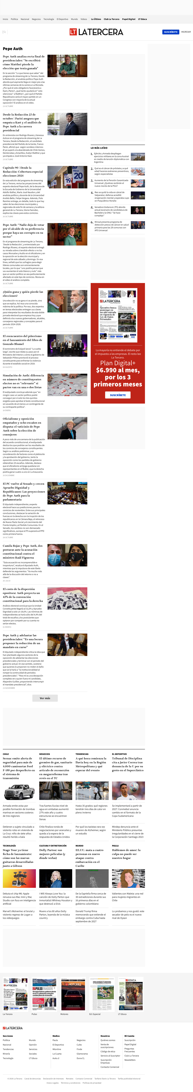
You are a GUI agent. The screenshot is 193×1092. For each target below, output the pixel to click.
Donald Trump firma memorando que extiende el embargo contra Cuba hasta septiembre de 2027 (91, 916)
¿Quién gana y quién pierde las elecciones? (23, 294)
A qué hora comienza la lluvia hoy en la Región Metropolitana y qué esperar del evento (91, 764)
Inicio (5, 19)
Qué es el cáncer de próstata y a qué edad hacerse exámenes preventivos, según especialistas (112, 171)
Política (14, 19)
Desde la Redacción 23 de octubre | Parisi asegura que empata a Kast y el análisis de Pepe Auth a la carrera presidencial (22, 122)
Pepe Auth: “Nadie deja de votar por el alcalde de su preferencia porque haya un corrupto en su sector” (23, 231)
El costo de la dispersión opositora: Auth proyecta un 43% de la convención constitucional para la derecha (23, 595)
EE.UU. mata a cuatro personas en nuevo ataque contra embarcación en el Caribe (89, 858)
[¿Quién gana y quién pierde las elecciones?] (67, 301)
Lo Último (96, 19)
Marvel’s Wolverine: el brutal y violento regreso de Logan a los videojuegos (18, 915)
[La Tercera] (15, 1011)
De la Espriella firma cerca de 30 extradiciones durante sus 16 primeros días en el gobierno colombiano (91, 898)
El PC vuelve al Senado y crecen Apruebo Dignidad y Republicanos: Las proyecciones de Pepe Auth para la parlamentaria (24, 492)
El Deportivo (62, 19)
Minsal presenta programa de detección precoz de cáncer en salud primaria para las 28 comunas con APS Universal (112, 226)
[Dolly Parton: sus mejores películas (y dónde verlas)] (55, 878)
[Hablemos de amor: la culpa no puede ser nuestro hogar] (128, 878)
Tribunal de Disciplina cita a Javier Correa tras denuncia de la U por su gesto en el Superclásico (128, 764)
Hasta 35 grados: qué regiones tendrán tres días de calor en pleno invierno (91, 809)
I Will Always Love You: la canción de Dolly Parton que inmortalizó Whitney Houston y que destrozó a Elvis (55, 898)
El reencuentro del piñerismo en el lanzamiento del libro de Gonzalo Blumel (22, 340)
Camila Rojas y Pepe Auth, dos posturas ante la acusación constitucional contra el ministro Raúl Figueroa (23, 552)
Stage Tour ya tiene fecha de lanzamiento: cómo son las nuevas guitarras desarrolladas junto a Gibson (18, 858)
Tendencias (82, 754)
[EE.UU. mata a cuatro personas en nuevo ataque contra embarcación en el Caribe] (92, 878)
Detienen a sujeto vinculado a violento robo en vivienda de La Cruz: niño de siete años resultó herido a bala (18, 831)
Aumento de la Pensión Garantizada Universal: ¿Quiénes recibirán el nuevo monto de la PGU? (111, 183)
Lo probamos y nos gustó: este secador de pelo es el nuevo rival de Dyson (128, 915)
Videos (84, 19)
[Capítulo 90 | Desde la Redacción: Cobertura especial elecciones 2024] (67, 177)
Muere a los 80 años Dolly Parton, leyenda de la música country (54, 915)
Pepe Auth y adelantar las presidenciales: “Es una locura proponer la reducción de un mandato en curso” (23, 641)
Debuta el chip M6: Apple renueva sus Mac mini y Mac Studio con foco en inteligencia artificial (19, 898)
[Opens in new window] (73, 1011)
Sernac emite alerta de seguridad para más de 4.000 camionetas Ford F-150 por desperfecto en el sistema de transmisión (19, 768)
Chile (6, 754)
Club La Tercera (111, 19)
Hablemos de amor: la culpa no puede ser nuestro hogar (126, 854)
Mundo (74, 19)
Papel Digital (128, 19)
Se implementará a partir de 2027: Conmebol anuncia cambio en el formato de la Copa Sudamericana (127, 810)
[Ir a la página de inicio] (96, 32)
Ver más (45, 698)
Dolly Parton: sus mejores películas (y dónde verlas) (52, 854)
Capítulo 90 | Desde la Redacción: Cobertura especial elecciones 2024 (23, 172)
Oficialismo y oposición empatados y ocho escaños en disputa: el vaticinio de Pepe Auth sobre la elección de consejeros (22, 427)
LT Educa (142, 19)
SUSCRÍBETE (118, 395)
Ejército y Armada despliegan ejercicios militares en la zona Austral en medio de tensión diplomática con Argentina (111, 157)
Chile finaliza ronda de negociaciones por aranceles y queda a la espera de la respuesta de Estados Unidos (55, 831)
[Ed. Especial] (102, 1011)
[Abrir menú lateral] (4, 32)
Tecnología (49, 19)
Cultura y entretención (53, 845)
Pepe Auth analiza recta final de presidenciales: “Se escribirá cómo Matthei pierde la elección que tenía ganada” (24, 62)
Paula (115, 845)
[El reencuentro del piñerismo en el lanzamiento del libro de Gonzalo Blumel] (67, 345)
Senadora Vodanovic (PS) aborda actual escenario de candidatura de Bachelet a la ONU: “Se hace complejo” (111, 211)
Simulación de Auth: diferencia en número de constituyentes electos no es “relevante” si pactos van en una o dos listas (23, 381)
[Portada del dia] (117, 341)
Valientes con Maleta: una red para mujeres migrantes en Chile (127, 897)
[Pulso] (44, 1011)
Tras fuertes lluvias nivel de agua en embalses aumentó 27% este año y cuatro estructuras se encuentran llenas (54, 812)
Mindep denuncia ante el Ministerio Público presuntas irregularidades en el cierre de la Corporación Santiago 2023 (128, 831)
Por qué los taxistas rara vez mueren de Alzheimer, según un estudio (91, 830)
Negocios (36, 19)
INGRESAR (186, 32)
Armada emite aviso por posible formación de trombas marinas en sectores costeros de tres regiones (19, 810)
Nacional (25, 19)
